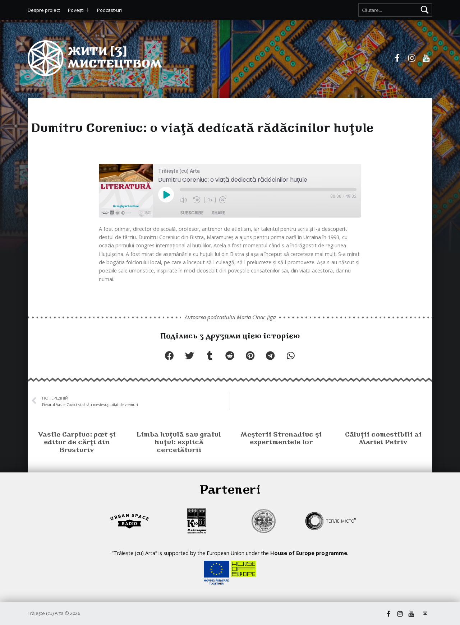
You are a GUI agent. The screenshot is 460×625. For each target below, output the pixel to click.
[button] (169, 355)
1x (210, 199)
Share (218, 213)
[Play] (166, 195)
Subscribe (191, 213)
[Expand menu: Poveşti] (87, 10)
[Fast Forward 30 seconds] (224, 200)
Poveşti (76, 10)
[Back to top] (425, 613)
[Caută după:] (395, 10)
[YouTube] (426, 58)
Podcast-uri (109, 10)
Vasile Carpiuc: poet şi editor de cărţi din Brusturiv (77, 443)
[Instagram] (412, 58)
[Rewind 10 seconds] (197, 200)
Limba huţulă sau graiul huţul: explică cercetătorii (179, 443)
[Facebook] (397, 58)
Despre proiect (44, 10)
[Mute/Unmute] (185, 200)
